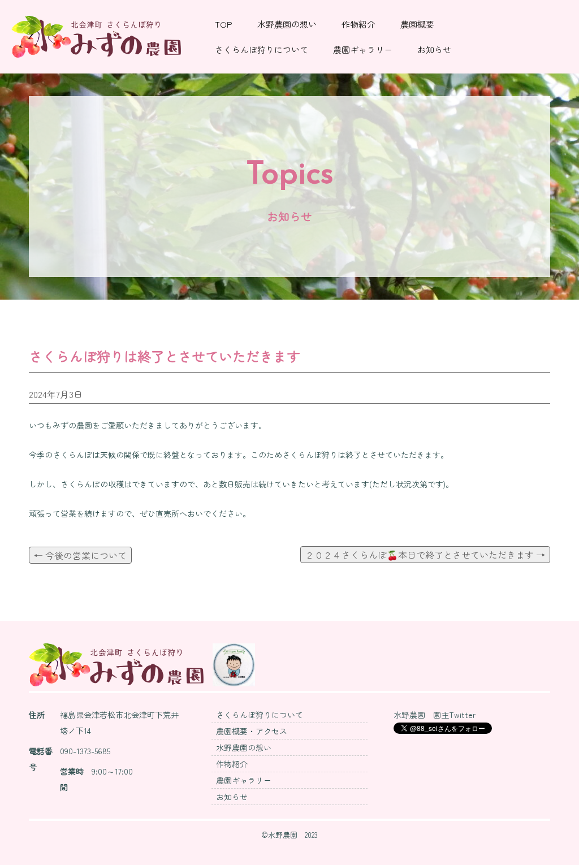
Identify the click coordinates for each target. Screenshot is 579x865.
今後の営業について (80, 555)
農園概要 (417, 24)
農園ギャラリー (362, 49)
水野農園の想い (287, 24)
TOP (223, 24)
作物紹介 (358, 24)
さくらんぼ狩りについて (261, 49)
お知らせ (434, 49)
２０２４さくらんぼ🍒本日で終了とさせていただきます (425, 554)
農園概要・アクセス (251, 731)
